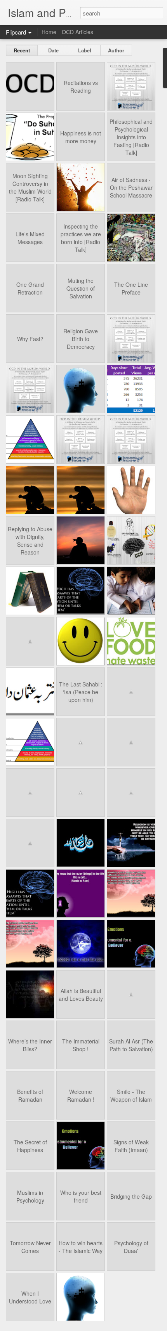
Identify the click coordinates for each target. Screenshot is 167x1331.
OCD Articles (77, 32)
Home (49, 32)
